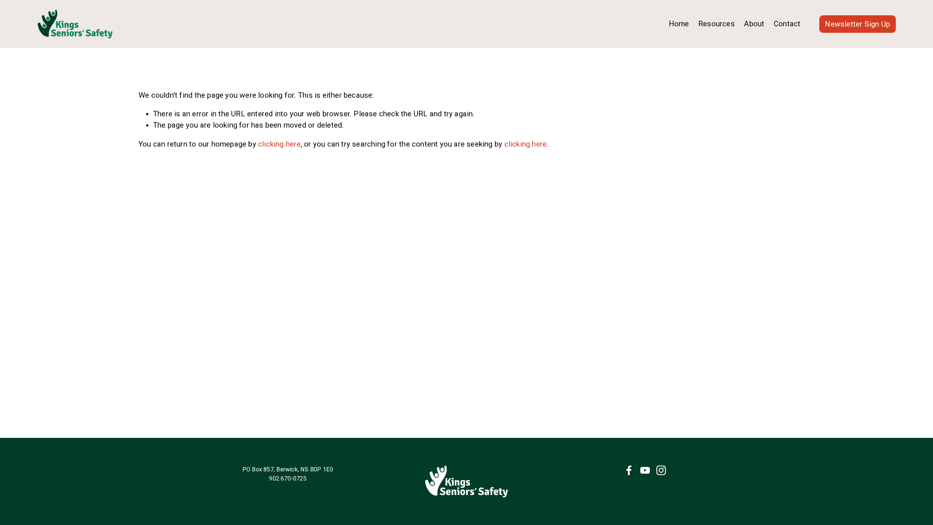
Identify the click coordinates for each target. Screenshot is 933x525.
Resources (716, 23)
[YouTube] (645, 470)
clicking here (279, 144)
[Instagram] (661, 470)
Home (679, 23)
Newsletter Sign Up (857, 24)
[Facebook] (629, 470)
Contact (787, 23)
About (754, 23)
